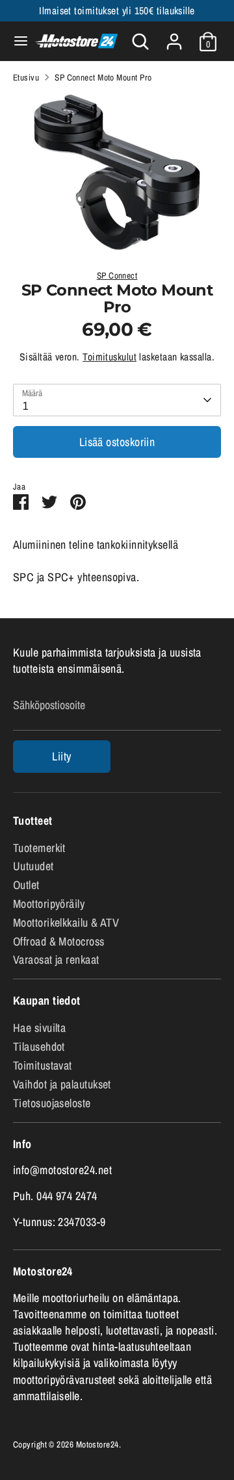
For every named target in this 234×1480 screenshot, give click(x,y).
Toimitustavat (42, 1065)
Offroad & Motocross (59, 941)
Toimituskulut (109, 357)
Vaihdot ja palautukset (62, 1084)
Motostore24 (97, 1444)
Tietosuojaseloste (52, 1103)
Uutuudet (33, 866)
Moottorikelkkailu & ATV (66, 922)
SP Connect (117, 275)
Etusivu (26, 77)
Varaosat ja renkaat (56, 959)
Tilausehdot (39, 1046)
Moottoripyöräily (48, 904)
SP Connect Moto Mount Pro (103, 77)
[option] (117, 172)
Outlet (26, 885)
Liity (61, 756)
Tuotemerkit (39, 848)
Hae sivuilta (39, 1028)
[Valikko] (15, 41)
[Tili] (174, 37)
